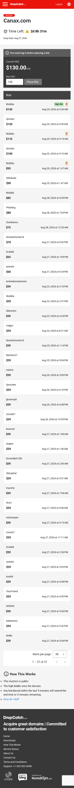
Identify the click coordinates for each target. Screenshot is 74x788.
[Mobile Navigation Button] (5, 4)
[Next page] (65, 662)
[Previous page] (57, 662)
